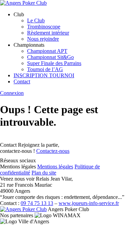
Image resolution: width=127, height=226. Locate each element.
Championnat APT (47, 51)
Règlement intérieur (48, 33)
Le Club (36, 20)
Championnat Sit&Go (50, 57)
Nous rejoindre (43, 39)
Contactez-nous (52, 151)
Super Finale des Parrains (54, 63)
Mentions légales (55, 166)
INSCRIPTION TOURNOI (44, 75)
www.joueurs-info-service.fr (89, 203)
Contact (22, 81)
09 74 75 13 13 (37, 203)
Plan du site (43, 173)
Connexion (12, 93)
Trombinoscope (43, 26)
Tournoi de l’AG (45, 69)
